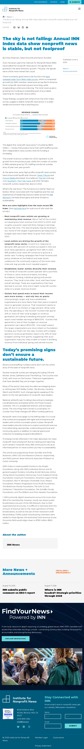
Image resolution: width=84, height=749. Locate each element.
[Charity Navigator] (8, 713)
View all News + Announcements (63, 572)
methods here (19, 208)
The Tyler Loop (24, 181)
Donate (76, 2)
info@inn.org (23, 722)
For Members (40, 2)
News (9, 17)
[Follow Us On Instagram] (29, 727)
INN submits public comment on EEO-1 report (19, 591)
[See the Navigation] (79, 7)
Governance (58, 738)
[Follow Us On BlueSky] (18, 727)
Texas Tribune (43, 175)
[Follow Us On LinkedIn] (24, 727)
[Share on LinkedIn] (23, 27)
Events (53, 2)
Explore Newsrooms (15, 638)
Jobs (62, 2)
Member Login (41, 738)
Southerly (11, 181)
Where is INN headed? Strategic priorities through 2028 (63, 592)
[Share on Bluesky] (19, 27)
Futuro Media (9, 178)
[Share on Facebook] (14, 27)
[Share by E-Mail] (27, 27)
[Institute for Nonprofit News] (13, 9)
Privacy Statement (43, 746)
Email (47, 722)
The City (42, 178)
